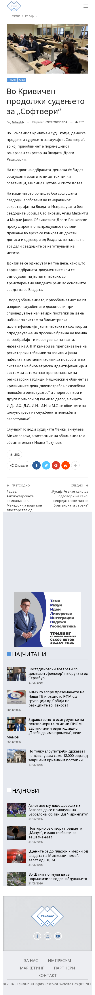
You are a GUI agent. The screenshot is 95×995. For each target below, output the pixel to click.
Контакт (47, 975)
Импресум (59, 960)
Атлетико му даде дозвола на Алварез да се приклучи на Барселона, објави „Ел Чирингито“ (58, 810)
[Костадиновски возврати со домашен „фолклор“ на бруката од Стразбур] (16, 674)
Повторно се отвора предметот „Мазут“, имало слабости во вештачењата (56, 833)
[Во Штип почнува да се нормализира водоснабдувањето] (16, 879)
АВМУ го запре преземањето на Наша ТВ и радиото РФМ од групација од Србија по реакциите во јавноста (56, 699)
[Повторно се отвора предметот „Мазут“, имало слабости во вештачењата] (16, 833)
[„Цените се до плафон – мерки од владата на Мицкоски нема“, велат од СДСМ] (16, 856)
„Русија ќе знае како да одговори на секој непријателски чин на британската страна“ (69, 498)
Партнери (64, 968)
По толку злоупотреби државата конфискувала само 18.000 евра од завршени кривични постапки (58, 755)
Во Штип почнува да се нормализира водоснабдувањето (57, 876)
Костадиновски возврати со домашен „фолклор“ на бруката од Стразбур (58, 673)
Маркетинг (32, 968)
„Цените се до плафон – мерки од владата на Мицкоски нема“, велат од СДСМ (58, 855)
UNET (88, 984)
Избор (12, 80)
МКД (22, 80)
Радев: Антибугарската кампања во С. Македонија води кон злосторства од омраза (24, 503)
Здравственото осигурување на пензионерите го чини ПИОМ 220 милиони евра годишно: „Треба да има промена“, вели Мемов (45, 728)
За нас (31, 960)
